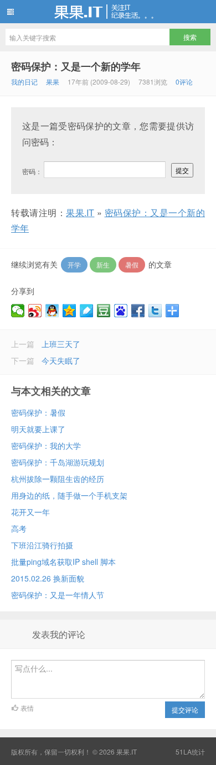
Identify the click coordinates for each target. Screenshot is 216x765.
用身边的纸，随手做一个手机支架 (69, 495)
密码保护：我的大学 (46, 445)
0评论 (184, 81)
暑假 (131, 264)
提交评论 (185, 709)
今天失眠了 (61, 360)
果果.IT (108, 11)
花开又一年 (30, 511)
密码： (33, 171)
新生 (103, 264)
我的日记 (24, 81)
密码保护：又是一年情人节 (57, 594)
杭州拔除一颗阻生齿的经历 (57, 478)
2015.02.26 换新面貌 (47, 578)
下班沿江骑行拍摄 (42, 545)
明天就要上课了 (38, 428)
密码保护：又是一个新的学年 (76, 66)
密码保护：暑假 (38, 412)
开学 (74, 264)
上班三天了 (61, 343)
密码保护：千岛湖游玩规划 (57, 462)
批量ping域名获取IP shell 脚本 (63, 561)
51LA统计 (190, 751)
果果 (52, 81)
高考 (19, 528)
